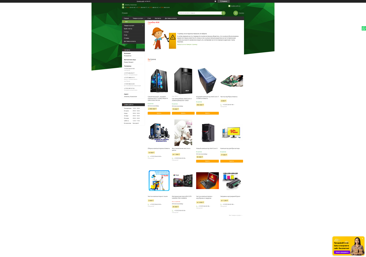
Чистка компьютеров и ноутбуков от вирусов (204, 197)
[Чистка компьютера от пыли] (159, 180)
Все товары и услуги (235, 215)
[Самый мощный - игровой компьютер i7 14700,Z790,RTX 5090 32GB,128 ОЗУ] (159, 81)
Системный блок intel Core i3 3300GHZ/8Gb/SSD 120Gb (182, 99)
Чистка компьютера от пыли (158, 196)
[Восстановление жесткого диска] (183, 132)
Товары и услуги (138, 18)
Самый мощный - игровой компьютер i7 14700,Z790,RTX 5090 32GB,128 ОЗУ (158, 98)
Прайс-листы (128, 28)
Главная (126, 18)
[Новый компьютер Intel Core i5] (207, 132)
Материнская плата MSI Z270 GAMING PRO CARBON (181, 197)
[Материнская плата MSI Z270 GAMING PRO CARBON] (183, 180)
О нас (149, 18)
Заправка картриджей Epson (230, 196)
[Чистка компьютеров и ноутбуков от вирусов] (207, 180)
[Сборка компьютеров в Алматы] (159, 132)
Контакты (158, 18)
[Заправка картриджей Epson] (231, 180)
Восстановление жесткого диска (181, 149)
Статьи (126, 32)
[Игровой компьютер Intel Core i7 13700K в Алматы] (207, 81)
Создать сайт (140, 1)
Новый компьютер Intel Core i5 (207, 148)
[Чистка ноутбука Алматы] (231, 81)
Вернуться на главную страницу (187, 44)
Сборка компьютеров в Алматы (159, 148)
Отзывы (126, 38)
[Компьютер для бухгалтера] (231, 132)
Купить (159, 113)
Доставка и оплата (171, 18)
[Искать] (224, 13)
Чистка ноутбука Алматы (228, 96)
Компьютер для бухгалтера (230, 148)
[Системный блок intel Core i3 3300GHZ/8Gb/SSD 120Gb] (183, 81)
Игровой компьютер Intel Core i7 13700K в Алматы (207, 97)
